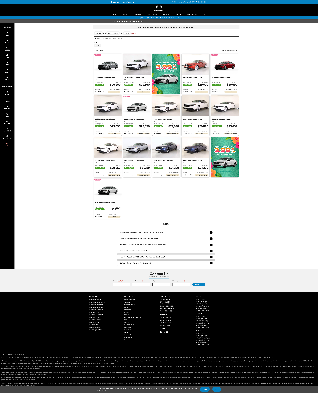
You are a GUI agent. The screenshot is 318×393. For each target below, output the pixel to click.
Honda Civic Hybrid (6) (96, 307)
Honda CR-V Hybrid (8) (96, 315)
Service (126, 315)
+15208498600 (169, 306)
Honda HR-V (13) (94, 317)
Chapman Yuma (165, 325)
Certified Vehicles (129, 304)
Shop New (125, 14)
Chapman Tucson (165, 322)
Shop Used (138, 14)
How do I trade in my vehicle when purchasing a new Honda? (142, 257)
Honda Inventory (129, 299)
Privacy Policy (128, 337)
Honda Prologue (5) (95, 327)
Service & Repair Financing (132, 317)
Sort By (223, 51)
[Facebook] (161, 332)
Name (118, 281)
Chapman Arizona (165, 320)
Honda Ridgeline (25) (95, 330)
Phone (154, 281)
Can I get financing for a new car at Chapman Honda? (139, 238)
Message (178, 281)
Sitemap (126, 340)
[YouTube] (167, 332)
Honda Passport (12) (95, 322)
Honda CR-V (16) (94, 312)
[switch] (97, 45)
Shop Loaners (152, 14)
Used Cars (127, 302)
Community (128, 335)
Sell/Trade (166, 14)
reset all (133, 33)
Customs (127, 322)
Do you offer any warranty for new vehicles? (136, 263)
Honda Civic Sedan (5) (96, 309)
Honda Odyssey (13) (95, 320)
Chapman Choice (165, 317)
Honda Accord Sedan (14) (97, 302)
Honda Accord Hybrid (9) (97, 299)
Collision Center (129, 325)
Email (138, 281)
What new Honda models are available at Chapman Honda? (141, 232)
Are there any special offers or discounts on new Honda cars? (143, 245)
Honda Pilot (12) (94, 325)
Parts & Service (192, 14)
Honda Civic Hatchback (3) (97, 304)
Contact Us (127, 330)
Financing (178, 14)
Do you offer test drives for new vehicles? (135, 251)
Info (204, 14)
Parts (126, 320)
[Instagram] (164, 332)
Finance (126, 312)
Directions (127, 327)
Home (114, 14)
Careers (126, 332)
